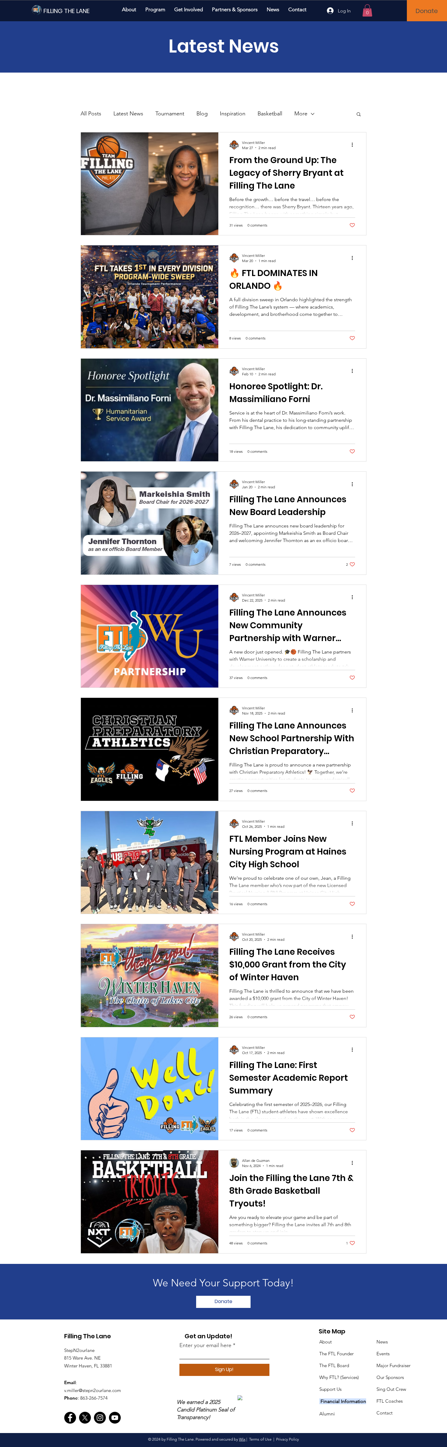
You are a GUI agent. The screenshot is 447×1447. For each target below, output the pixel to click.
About (325, 1342)
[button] (155, 9)
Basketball (270, 113)
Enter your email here (205, 1345)
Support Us (330, 1389)
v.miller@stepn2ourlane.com (92, 1390)
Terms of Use (260, 1439)
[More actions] (354, 144)
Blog (202, 113)
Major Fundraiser (393, 1365)
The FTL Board (334, 1365)
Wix (242, 1439)
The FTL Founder (336, 1354)
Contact (384, 1413)
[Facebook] (70, 1418)
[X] (85, 1418)
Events (383, 1354)
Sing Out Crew (391, 1389)
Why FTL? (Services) (339, 1377)
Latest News (128, 113)
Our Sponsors (390, 1377)
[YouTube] (115, 1418)
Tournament (169, 113)
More (300, 113)
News (382, 1342)
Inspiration (232, 113)
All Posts (91, 113)
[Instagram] (100, 1418)
